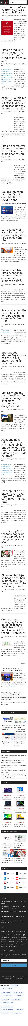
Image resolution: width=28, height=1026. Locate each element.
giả (24, 935)
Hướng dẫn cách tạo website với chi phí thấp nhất (19, 743)
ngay (19, 939)
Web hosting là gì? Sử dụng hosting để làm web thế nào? (7, 727)
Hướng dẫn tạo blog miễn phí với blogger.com (7, 743)
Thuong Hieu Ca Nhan (7, 1002)
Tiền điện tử (20, 941)
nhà (21, 939)
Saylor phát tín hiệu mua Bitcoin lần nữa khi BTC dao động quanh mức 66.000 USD (14, 316)
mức (17, 939)
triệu (2, 944)
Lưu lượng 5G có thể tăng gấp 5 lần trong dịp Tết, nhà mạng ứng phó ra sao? (12, 536)
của (8, 935)
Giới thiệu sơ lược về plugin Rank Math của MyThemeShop (7, 845)
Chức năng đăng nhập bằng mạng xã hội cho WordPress (7, 860)
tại (12, 944)
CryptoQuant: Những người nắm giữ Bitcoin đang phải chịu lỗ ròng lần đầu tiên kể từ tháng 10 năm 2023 (13, 626)
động (15, 946)
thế (12, 941)
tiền (14, 941)
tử (13, 944)
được (9, 946)
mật (13, 939)
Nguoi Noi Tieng (18, 992)
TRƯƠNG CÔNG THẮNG (6, 2)
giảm (2, 937)
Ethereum (16, 935)
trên (5, 944)
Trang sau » (24, 663)
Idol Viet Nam (19, 995)
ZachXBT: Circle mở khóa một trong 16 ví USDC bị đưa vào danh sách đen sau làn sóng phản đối (13, 103)
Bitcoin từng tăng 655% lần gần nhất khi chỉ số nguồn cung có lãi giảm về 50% (13, 55)
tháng (10, 941)
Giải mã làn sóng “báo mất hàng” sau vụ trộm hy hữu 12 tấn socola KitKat (13, 8)
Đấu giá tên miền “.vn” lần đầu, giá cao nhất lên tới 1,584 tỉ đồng (12, 195)
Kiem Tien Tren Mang (7, 1009)
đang (4, 946)
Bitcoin (11, 931)
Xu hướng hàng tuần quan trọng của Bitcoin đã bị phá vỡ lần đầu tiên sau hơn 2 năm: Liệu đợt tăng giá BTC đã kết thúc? (14, 447)
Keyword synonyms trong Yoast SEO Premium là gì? (19, 860)
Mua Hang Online (6, 992)
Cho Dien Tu (14, 985)
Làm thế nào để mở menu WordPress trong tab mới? (19, 845)
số (8, 941)
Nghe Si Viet (5, 999)
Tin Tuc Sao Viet (16, 999)
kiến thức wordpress (20, 937)
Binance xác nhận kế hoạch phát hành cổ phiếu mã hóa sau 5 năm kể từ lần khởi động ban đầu (14, 581)
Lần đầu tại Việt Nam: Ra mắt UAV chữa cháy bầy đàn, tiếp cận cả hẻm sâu (13, 235)
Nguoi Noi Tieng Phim (7, 1006)
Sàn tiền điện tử (4, 941)
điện (7, 946)
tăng (11, 944)
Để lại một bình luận (21, 15)
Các (6, 935)
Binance (4, 932)
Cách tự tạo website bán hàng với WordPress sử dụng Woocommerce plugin (20, 728)
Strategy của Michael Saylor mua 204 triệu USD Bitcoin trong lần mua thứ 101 (13, 358)
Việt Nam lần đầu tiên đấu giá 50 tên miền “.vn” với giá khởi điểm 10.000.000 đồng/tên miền (13, 399)
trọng (7, 944)
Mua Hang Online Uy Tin (7, 988)
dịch (10, 935)
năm (25, 939)
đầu (13, 946)
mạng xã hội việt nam (6, 939)
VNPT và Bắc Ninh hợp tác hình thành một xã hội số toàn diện (12, 669)
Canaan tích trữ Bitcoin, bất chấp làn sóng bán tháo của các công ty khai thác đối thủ (12, 275)
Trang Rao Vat (16, 1013)
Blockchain (18, 932)
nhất (23, 939)
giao (22, 934)
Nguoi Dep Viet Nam (6, 995)
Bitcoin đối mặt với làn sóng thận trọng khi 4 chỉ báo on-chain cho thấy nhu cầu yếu (13, 151)
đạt (11, 946)
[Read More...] (12, 686)
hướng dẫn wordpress (9, 937)
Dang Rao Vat (5, 1013)
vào (17, 944)
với (18, 944)
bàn (23, 931)
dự (12, 934)
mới (14, 939)
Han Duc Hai (19, 1009)
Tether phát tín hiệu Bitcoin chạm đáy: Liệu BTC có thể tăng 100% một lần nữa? (13, 496)
